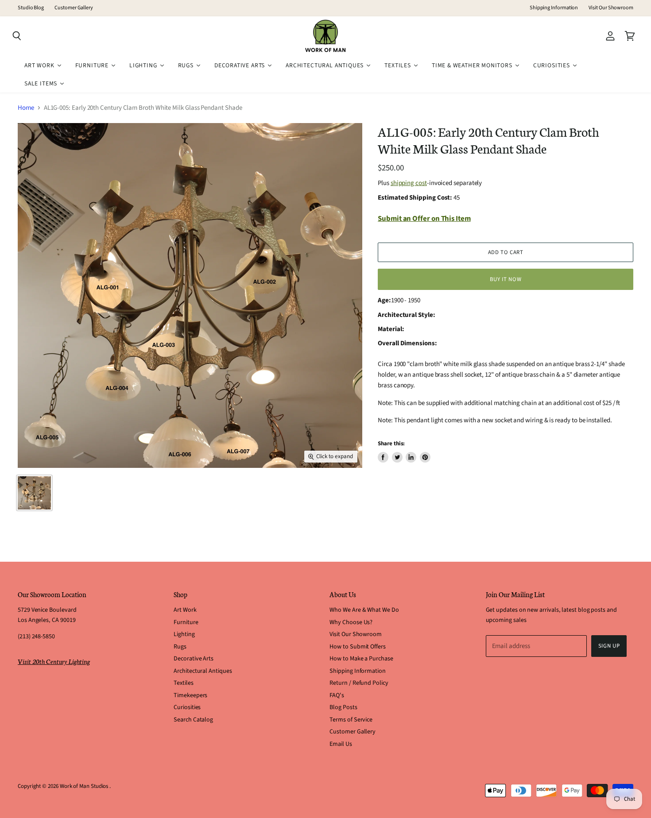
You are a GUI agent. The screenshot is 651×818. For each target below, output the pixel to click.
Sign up (609, 646)
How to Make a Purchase (361, 658)
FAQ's (336, 695)
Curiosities (187, 707)
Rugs (180, 646)
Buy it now (505, 279)
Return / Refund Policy (358, 683)
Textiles (183, 683)
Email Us (340, 744)
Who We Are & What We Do (364, 610)
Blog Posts (343, 707)
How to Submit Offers (357, 646)
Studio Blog (31, 8)
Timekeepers (190, 695)
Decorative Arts (193, 658)
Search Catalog (193, 719)
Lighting (184, 634)
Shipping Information (554, 8)
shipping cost (409, 183)
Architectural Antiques (203, 671)
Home (26, 108)
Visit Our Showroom (611, 8)
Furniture (186, 622)
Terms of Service (350, 719)
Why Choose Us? (350, 622)
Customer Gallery (73, 8)
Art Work (185, 610)
